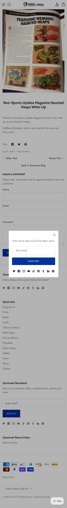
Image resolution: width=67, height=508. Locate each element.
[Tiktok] (33, 271)
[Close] (54, 234)
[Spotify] (53, 271)
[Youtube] (28, 271)
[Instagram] (24, 271)
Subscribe (33, 261)
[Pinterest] (38, 271)
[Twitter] (14, 271)
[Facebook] (19, 271)
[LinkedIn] (48, 271)
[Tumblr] (43, 271)
